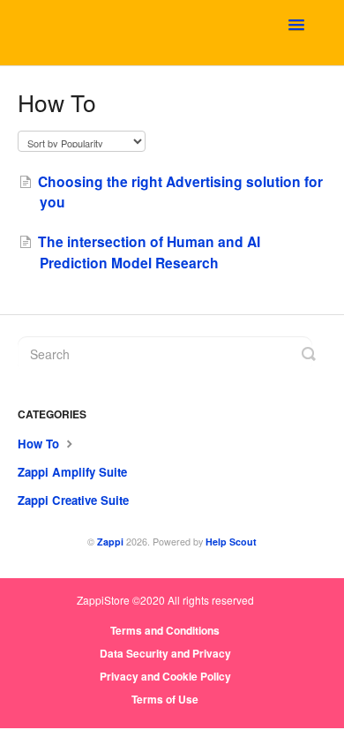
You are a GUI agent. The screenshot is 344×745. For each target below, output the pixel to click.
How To (40, 443)
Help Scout (231, 541)
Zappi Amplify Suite (72, 471)
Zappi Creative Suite (73, 500)
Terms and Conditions (165, 630)
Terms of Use (164, 699)
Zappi (110, 541)
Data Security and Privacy (165, 653)
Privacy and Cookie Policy (165, 676)
